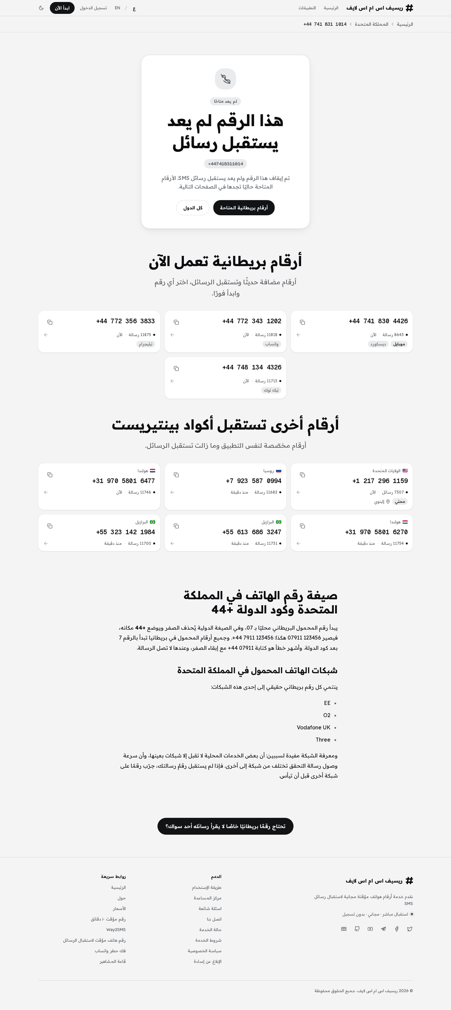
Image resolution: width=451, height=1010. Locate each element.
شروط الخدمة (208, 940)
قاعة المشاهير (113, 961)
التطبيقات (307, 7)
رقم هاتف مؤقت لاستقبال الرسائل (94, 940)
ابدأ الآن (62, 8)
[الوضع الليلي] (41, 8)
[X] (410, 929)
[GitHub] (357, 929)
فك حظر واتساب (110, 950)
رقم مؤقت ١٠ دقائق (108, 919)
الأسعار (119, 908)
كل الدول (192, 208)
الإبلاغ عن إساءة (208, 961)
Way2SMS (116, 929)
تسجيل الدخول (93, 7)
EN (117, 7)
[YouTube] (370, 929)
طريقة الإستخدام (207, 887)
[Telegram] (383, 929)
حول (122, 897)
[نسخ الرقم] (302, 322)
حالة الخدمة (210, 929)
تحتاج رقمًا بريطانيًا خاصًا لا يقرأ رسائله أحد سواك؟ (225, 826)
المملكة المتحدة (371, 24)
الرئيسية (331, 7)
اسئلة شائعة (210, 908)
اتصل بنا (214, 919)
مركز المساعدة (208, 897)
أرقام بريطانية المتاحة (244, 208)
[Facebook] (396, 929)
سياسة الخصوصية (205, 950)
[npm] (344, 929)
